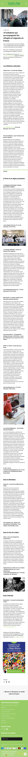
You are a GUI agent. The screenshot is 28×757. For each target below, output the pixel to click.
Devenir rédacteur (5, 711)
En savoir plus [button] (10, 755)
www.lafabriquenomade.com (10, 289)
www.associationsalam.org (11, 572)
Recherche (3, 722)
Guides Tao (7, 744)
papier (15, 637)
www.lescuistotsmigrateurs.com (12, 469)
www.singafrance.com (8, 127)
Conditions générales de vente (8, 714)
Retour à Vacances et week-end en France (14, 693)
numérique (21, 637)
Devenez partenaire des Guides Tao (10, 705)
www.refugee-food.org (9, 225)
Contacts (3, 720)
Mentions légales (5, 716)
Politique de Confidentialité (8, 718)
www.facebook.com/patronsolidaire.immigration (15, 169)
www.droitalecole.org (8, 387)
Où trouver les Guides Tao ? (8, 709)
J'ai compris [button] (21, 753)
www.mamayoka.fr (8, 334)
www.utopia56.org (8, 522)
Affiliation (3, 707)
